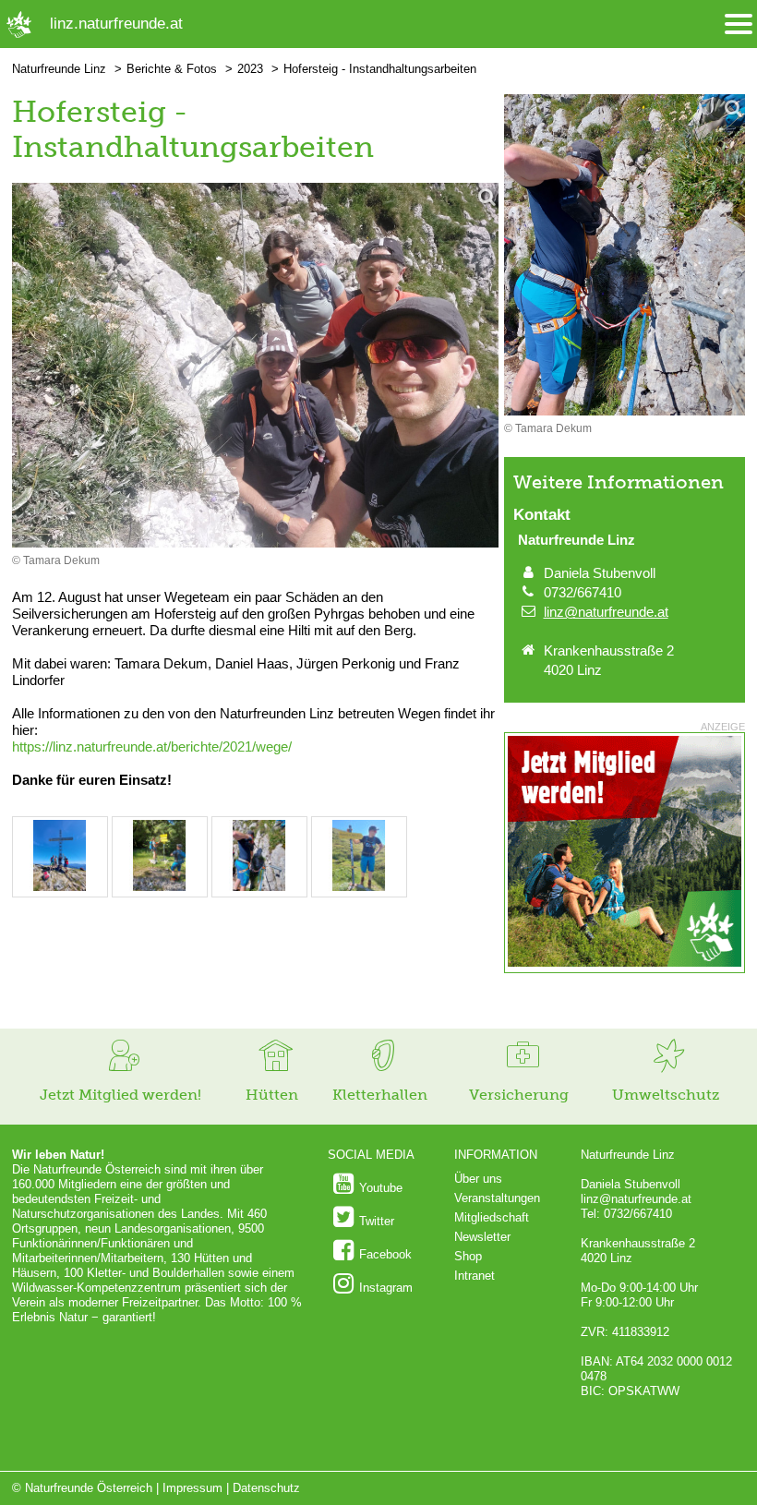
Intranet (474, 1275)
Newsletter (482, 1237)
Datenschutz (266, 1488)
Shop (468, 1256)
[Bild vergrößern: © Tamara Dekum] (60, 887)
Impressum (192, 1488)
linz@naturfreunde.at (606, 612)
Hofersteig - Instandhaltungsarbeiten (379, 69)
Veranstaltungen (497, 1198)
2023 (250, 69)
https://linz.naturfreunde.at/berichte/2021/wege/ (152, 746)
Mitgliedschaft (491, 1217)
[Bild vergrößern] (255, 366)
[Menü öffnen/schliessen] (738, 24)
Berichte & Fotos (171, 69)
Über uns (478, 1179)
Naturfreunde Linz (59, 69)
